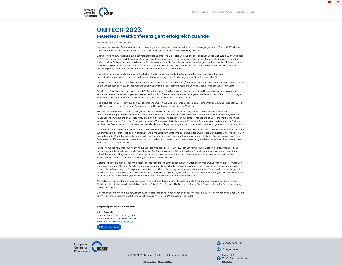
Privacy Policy (165, 261)
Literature (241, 12)
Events (205, 12)
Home (194, 12)
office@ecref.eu (126, 222)
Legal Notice (149, 261)
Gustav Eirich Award (222, 12)
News (253, 12)
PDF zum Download (109, 227)
